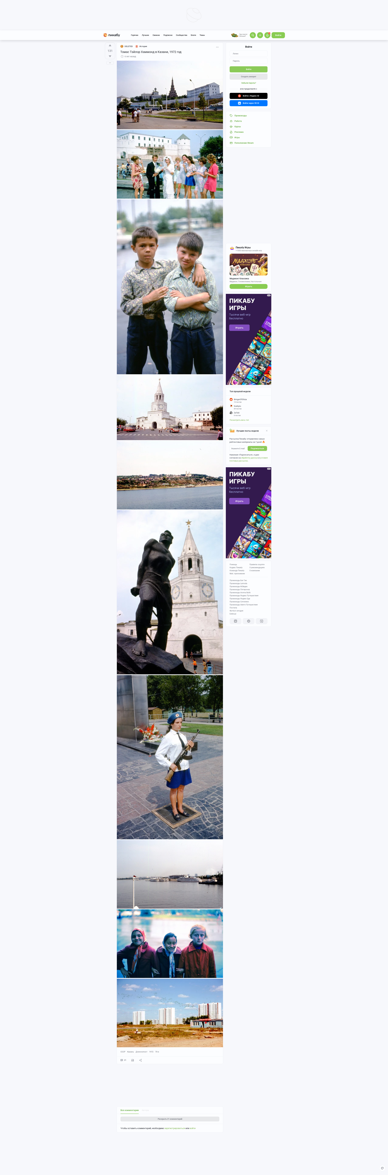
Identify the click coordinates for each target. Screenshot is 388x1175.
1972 (151, 1052)
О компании (254, 571)
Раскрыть (170, 1119)
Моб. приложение (237, 574)
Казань (130, 1052)
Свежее (156, 35)
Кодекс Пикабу (236, 567)
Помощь (233, 564)
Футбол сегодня (236, 611)
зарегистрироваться (174, 1128)
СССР (122, 1052)
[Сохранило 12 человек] (133, 1060)
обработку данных (249, 458)
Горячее (134, 35)
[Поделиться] (140, 1060)
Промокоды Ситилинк (239, 602)
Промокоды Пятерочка (240, 589)
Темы (202, 35)
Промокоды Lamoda (238, 583)
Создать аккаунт (248, 76)
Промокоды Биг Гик (238, 580)
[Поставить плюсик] (110, 45)
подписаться (257, 448)
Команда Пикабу (237, 571)
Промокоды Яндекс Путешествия (244, 596)
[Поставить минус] (110, 56)
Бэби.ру (233, 614)
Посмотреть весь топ (239, 420)
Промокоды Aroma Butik (240, 593)
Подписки (167, 35)
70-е (157, 1052)
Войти (278, 35)
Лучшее (145, 35)
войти (193, 1128)
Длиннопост (141, 1052)
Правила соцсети (256, 564)
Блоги (193, 35)
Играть (248, 286)
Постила (233, 608)
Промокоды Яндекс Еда (240, 599)
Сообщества (181, 35)
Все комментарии (129, 1110)
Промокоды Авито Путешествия (244, 605)
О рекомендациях (257, 567)
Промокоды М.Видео (239, 586)
